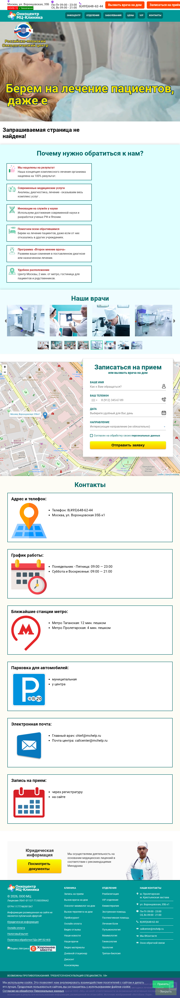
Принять (163, 984)
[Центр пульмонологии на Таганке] (25, 320)
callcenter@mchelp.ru (152, 928)
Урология (107, 947)
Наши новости (72, 935)
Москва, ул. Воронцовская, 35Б (28, 4)
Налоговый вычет (17, 933)
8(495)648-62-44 (91, 6)
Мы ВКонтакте (148, 935)
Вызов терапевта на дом (78, 911)
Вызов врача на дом (76, 899)
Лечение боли (110, 923)
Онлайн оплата (16, 927)
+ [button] (5, 367)
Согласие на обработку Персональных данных (33, 991)
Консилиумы (71, 965)
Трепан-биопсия (111, 953)
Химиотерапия (110, 905)
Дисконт (69, 959)
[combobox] (94, 400)
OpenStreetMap (172, 474)
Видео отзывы (72, 929)
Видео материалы (74, 947)
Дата (93, 409)
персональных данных (145, 435)
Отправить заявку (128, 445)
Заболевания (113, 15)
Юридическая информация (23, 921)
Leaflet (161, 474)
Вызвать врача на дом (125, 5)
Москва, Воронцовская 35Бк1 (25, 414)
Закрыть (166, 991)
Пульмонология (111, 929)
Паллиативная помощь (115, 917)
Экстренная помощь (114, 911)
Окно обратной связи (152, 942)
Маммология (109, 935)
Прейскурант (71, 917)
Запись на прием (73, 893)
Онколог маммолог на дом (79, 905)
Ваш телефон (99, 395)
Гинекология (109, 941)
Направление (99, 422)
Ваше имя (97, 382)
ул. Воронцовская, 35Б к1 (154, 904)
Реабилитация (110, 893)
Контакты (155, 15)
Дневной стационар (75, 953)
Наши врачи (71, 941)
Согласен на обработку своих (127, 435)
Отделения (92, 15)
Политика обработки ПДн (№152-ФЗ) (28, 939)
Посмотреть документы (39, 866)
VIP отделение (110, 899)
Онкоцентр (74, 15)
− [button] (5, 372)
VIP (141, 15)
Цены (130, 15)
